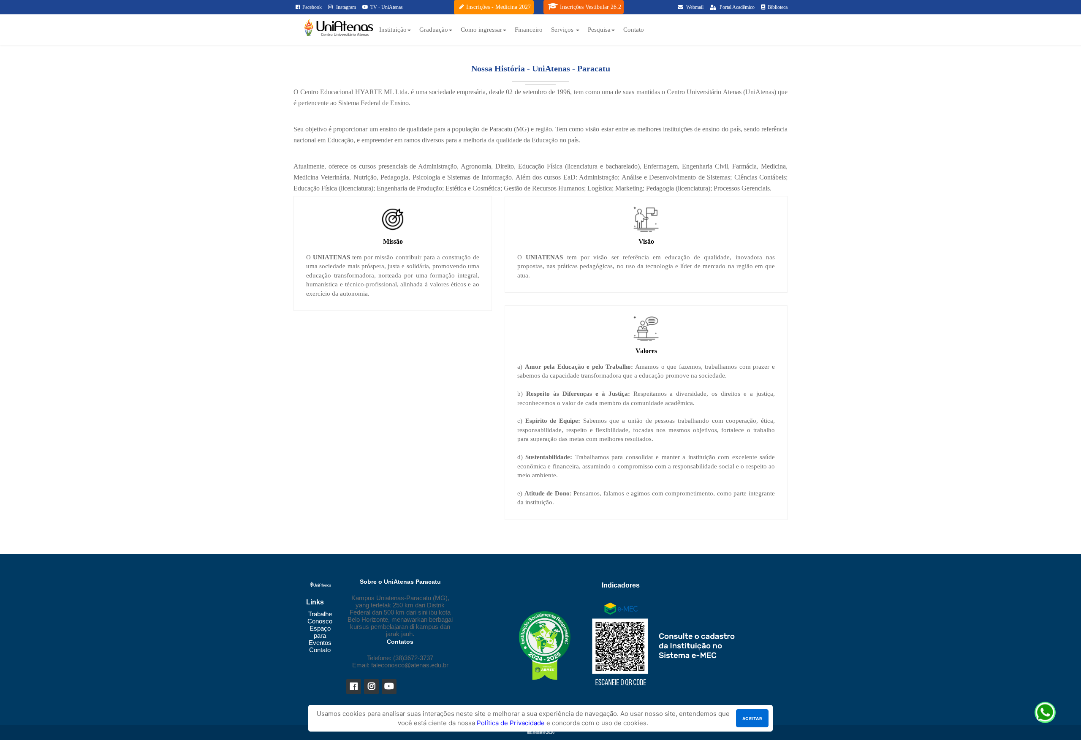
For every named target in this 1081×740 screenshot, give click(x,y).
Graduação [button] (433, 29)
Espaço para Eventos (320, 635)
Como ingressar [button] (481, 29)
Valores (646, 350)
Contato (633, 29)
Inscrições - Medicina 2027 (498, 7)
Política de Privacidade (511, 723)
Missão (393, 241)
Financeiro (529, 29)
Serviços (563, 29)
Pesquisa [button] (599, 29)
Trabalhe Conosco (319, 617)
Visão (646, 241)
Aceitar (752, 718)
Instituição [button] (393, 29)
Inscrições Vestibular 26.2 (590, 7)
